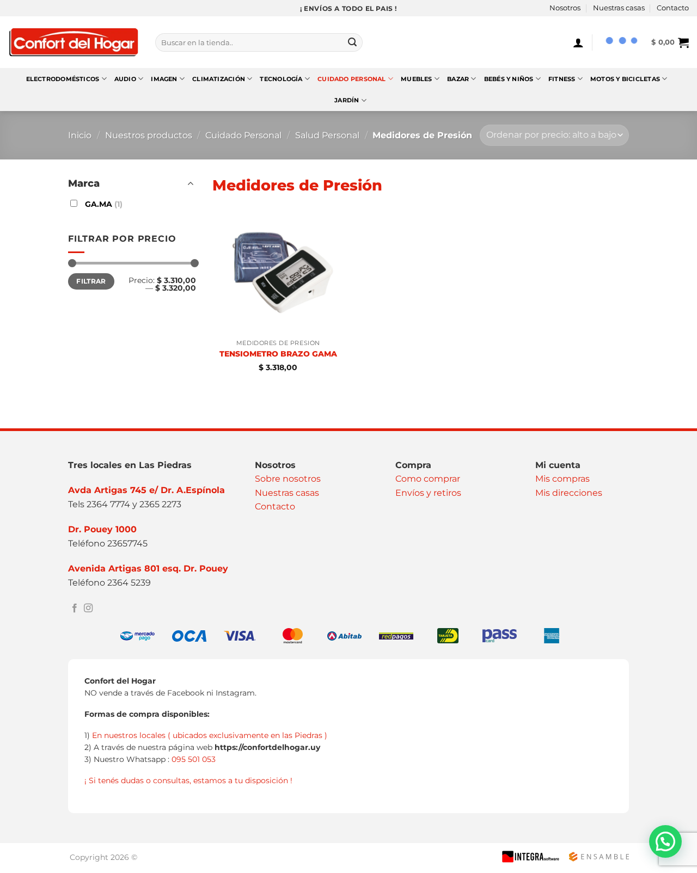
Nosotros (564, 8)
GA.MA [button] (103, 204)
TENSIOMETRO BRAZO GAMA (278, 354)
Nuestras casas (619, 8)
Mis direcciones (568, 493)
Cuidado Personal (351, 79)
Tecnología (281, 79)
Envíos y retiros (428, 493)
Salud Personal (327, 135)
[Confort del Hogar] (73, 42)
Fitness (562, 79)
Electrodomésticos (63, 79)
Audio (125, 79)
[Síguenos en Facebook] (74, 608)
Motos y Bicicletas (625, 79)
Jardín (346, 100)
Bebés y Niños (509, 79)
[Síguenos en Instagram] (88, 608)
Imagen (164, 79)
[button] (578, 42)
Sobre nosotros (288, 479)
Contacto (673, 8)
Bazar (458, 79)
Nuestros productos (148, 135)
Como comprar (427, 479)
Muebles (416, 79)
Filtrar (91, 281)
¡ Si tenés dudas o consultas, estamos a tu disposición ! (188, 780)
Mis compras (562, 479)
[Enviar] (352, 42)
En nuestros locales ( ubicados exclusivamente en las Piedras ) (209, 735)
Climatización (218, 79)
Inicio (79, 135)
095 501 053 (194, 759)
